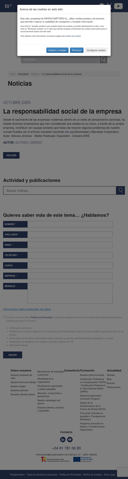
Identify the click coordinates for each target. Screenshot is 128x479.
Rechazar (76, 50)
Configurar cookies (96, 50)
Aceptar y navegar (57, 50)
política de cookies (73, 36)
